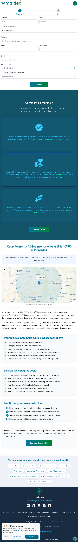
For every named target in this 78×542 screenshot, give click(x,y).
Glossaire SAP (22, 512)
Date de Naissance (8, 26)
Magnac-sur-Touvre (35, 471)
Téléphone (43, 45)
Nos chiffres (32, 516)
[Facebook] (33, 505)
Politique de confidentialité (50, 539)
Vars (64, 476)
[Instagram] (39, 505)
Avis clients (46, 512)
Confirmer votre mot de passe (12, 72)
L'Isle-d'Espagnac (56, 471)
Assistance (70, 512)
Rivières (64, 466)
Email (3, 56)
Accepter (32, 536)
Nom (41, 18)
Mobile (3, 45)
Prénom (4, 18)
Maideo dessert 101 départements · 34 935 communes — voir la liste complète (39, 522)
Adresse (4, 37)
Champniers (29, 466)
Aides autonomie (58, 512)
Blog (48, 516)
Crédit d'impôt (34, 512)
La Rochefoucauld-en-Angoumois (23, 476)
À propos (6, 512)
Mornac (13, 466)
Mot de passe (6, 64)
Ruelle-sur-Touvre (47, 466)
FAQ (13, 512)
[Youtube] (28, 505)
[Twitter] (44, 505)
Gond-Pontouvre (49, 476)
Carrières (41, 516)
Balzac (32, 481)
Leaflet (74, 302)
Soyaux (45, 481)
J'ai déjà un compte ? (39, 6)
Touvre (18, 471)
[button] (39, 283)
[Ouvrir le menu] (75, 3)
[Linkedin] (49, 505)
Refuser (6, 536)
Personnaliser (18, 536)
